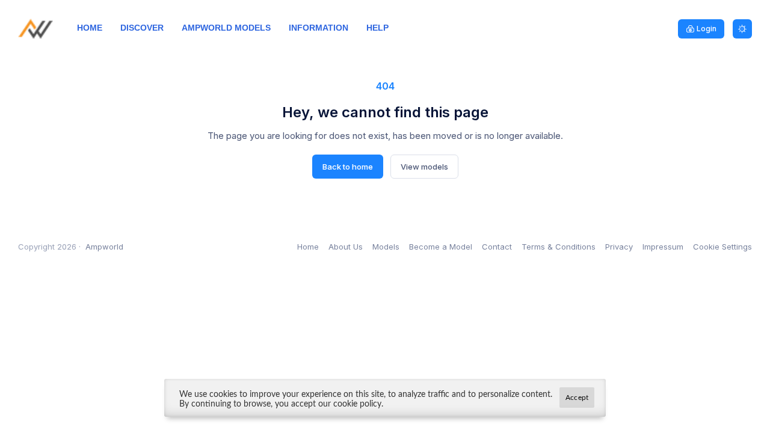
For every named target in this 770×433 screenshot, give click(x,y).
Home (308, 246)
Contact (497, 246)
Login (706, 28)
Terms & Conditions (559, 246)
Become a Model (440, 246)
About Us (345, 246)
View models (424, 166)
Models (385, 246)
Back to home (347, 166)
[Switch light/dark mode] (742, 28)
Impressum (662, 246)
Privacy (619, 246)
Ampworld (104, 246)
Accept (576, 397)
